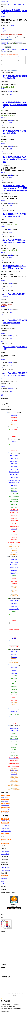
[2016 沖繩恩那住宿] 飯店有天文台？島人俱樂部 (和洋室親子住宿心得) (15, 159)
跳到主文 (3, 16)
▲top (2, 96)
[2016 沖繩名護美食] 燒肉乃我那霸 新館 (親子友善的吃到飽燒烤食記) (15, 105)
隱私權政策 (24, 993)
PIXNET (6, 993)
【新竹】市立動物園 (5, 867)
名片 (4, 31)
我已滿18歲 (3, 1011)
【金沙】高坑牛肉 (5, 825)
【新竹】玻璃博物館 (5, 870)
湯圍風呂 (3, 881)
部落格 (5, 30)
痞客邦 (9, 91)
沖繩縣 (10, 94)
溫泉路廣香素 (14, 485)
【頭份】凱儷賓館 (5, 854)
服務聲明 (14, 995)
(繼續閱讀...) (3, 88)
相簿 (4, 28)
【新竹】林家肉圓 (5, 851)
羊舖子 (2, 883)
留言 (12, 91)
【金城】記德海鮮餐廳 (6, 831)
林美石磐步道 (4, 878)
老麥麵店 (14, 441)
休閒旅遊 (12, 25)
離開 (8, 1011)
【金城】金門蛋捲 (5, 828)
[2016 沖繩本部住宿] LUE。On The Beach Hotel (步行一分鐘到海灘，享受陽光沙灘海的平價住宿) (15, 188)
